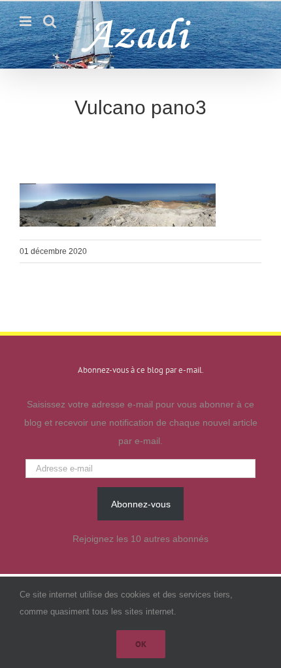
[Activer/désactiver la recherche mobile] (49, 21)
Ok (140, 644)
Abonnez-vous (141, 504)
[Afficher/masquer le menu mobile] (26, 21)
